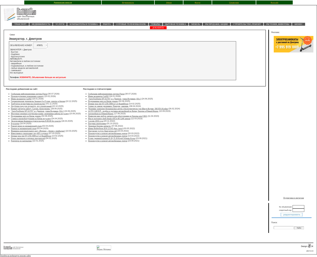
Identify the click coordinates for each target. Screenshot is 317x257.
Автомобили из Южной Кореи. (101, 113)
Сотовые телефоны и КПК (131, 24)
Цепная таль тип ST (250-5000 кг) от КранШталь (31, 136)
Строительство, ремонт (247, 24)
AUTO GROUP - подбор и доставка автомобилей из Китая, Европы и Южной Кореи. (123, 111)
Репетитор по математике (21, 141)
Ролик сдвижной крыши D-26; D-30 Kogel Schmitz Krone (111, 138)
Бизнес (299, 24)
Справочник (234, 2)
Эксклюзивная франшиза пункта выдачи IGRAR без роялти (36, 121)
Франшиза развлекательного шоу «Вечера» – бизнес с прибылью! (38, 131)
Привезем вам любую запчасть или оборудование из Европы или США (117, 116)
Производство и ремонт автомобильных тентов (107, 133)
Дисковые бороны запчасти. (99, 126)
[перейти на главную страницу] (22, 15)
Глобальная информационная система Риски (29, 94)
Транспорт (20, 24)
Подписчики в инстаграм (293, 198)
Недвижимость (128, 2)
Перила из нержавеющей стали (23, 128)
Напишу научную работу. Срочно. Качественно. (30, 109)
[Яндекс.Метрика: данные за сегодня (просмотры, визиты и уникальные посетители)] (104, 247)
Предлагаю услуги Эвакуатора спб (102, 131)
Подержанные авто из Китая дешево (26, 116)
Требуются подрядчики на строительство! (28, 104)
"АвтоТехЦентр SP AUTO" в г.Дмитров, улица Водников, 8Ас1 (37, 111)
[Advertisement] (293, 89)
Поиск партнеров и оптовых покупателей (28, 138)
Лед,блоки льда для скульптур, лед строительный (31, 106)
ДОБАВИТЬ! (158, 27)
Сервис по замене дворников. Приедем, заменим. (108, 106)
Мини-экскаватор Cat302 (21, 99)
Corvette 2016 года (95, 121)
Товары (155, 24)
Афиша (169, 2)
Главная (12, 34)
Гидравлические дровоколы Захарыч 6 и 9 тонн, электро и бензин (38, 101)
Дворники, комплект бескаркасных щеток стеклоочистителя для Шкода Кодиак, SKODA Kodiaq (128, 109)
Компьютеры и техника (84, 24)
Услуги (59, 24)
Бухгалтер (15, 123)
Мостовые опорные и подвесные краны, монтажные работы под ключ (40, 113)
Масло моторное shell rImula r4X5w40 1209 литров (109, 118)
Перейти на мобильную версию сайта (15, 256)
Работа (107, 24)
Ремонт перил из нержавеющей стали (26, 126)
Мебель (195, 24)
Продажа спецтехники (97, 123)
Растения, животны (277, 24)
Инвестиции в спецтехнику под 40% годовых (29, 133)
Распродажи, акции (216, 24)
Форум (197, 2)
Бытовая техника (175, 24)
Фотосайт (274, 2)
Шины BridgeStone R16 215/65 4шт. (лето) (105, 128)
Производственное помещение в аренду (27, 96)
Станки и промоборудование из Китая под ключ (31, 118)
